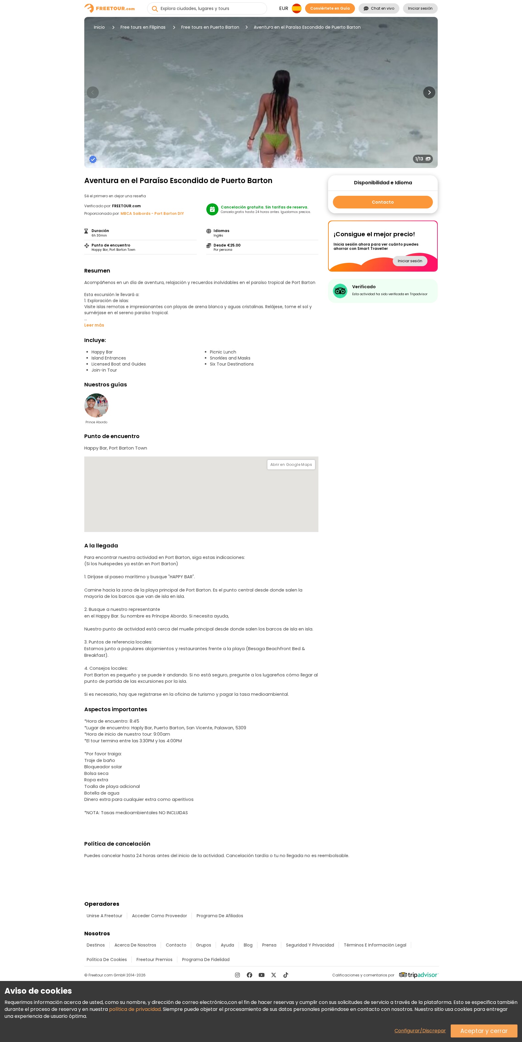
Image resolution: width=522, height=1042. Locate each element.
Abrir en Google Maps (291, 464)
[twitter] (273, 975)
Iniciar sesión (420, 8)
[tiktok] (285, 975)
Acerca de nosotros (135, 945)
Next (429, 92)
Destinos (96, 945)
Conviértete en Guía (330, 8)
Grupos (203, 945)
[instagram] (237, 975)
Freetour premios (154, 960)
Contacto (383, 202)
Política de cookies (107, 960)
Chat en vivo (382, 8)
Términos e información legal (375, 945)
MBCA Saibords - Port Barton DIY (152, 213)
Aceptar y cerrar (484, 1031)
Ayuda (227, 945)
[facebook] (249, 975)
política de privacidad (135, 1009)
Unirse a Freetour (104, 916)
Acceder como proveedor (159, 916)
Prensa (269, 945)
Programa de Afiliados (220, 916)
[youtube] (261, 975)
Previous (93, 92)
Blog (248, 945)
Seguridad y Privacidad (310, 945)
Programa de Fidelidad (206, 960)
